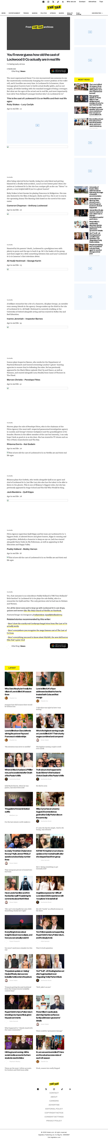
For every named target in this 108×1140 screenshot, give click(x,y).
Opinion (53, 13)
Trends (26, 13)
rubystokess (39, 615)
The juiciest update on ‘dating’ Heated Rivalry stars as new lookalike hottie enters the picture (18, 974)
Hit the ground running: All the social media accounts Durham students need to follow (17, 1055)
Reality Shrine (70, 13)
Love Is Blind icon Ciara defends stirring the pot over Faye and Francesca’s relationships (18, 733)
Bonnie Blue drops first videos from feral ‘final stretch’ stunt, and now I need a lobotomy (96, 122)
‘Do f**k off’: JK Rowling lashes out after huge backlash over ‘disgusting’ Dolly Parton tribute (50, 974)
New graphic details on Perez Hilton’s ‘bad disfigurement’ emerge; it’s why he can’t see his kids (96, 100)
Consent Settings (54, 1117)
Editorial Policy (54, 1109)
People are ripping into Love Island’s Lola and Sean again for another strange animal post (96, 249)
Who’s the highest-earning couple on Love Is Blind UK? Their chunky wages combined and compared (50, 733)
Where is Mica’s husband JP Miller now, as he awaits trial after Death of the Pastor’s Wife (19, 773)
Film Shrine (78, 13)
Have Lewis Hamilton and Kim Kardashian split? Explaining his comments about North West (18, 896)
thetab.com (50, 1132)
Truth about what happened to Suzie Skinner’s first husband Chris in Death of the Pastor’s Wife (50, 773)
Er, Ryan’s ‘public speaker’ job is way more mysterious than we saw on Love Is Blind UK (96, 111)
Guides (61, 13)
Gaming (34, 13)
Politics (44, 13)
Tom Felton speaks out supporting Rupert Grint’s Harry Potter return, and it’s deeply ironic (50, 935)
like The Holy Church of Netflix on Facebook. (42, 611)
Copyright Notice (54, 1113)
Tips (101, 1)
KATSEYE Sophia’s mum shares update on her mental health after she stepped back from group (49, 854)
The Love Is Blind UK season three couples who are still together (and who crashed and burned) (95, 89)
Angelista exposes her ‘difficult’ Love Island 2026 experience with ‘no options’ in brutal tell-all (50, 896)
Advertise (92, 1)
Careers (54, 1101)
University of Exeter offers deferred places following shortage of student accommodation (96, 191)
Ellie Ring (15, 71)
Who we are (71, 1)
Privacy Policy (54, 1121)
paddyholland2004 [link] (54, 615)
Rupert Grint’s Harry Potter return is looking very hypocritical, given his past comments (18, 1015)
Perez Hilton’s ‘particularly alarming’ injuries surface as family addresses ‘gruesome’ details (96, 226)
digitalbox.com (55, 1137)
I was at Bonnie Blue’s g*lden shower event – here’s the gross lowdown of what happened (95, 203)
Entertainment (14, 13)
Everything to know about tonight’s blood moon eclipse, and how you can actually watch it (18, 935)
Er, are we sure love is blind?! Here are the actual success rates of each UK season (50, 1055)
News (4, 13)
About (54, 1097)
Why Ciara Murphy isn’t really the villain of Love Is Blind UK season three (18, 691)
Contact (82, 1)
